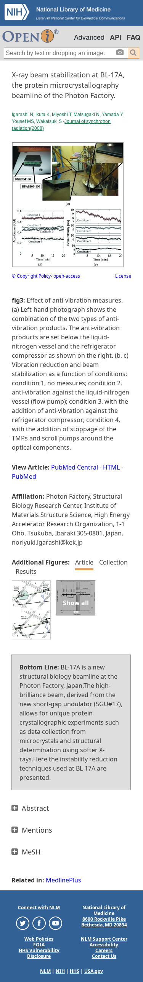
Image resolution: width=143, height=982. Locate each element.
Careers (103, 950)
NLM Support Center (104, 939)
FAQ (133, 37)
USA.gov (93, 971)
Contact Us (104, 956)
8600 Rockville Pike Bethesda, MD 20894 (104, 922)
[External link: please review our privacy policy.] (22, 922)
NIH (60, 971)
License (123, 276)
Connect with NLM (39, 907)
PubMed (24, 476)
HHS (74, 971)
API (115, 37)
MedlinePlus (63, 880)
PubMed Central (74, 467)
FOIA (39, 944)
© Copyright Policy (31, 276)
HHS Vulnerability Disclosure (39, 953)
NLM (45, 971)
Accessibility (104, 944)
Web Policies (38, 939)
